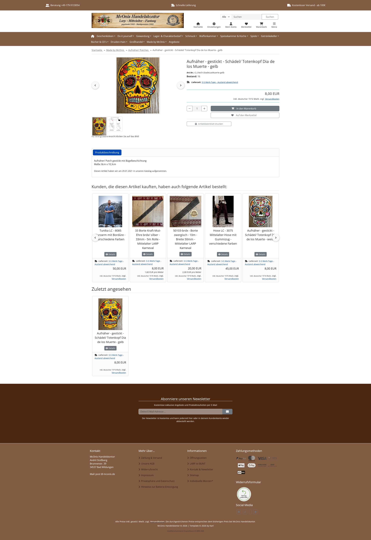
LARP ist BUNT (197, 463)
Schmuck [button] (190, 36)
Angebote (174, 41)
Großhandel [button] (136, 41)
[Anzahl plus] (204, 108)
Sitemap (194, 475)
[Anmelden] (227, 411)
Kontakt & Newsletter (201, 469)
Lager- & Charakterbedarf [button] (167, 36)
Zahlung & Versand (151, 457)
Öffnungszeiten (198, 457)
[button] (99, 126)
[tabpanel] (185, 165)
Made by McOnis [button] (156, 41)
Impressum (147, 475)
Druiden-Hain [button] (118, 41)
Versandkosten (272, 99)
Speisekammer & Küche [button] (233, 36)
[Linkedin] (255, 512)
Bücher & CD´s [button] (99, 41)
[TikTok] (250, 512)
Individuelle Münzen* (201, 481)
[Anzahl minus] (189, 108)
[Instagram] (245, 512)
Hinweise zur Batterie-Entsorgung (159, 486)
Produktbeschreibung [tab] (107, 152)
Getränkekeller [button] (269, 36)
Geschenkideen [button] (105, 36)
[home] (93, 36)
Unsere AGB (147, 463)
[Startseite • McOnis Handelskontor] (138, 21)
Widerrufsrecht (149, 469)
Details (111, 254)
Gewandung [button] (142, 36)
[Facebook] (239, 512)
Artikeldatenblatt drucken (210, 123)
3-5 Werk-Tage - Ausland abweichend (220, 82)
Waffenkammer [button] (207, 36)
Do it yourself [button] (125, 36)
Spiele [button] (253, 36)
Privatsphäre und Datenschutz (157, 481)
